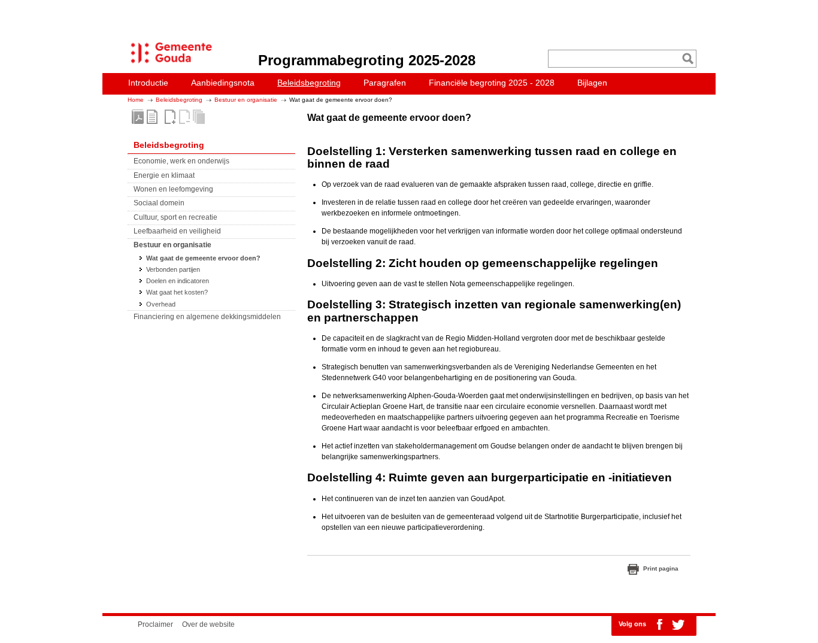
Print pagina (660, 568)
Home (136, 99)
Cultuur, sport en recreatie (175, 217)
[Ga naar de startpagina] (168, 63)
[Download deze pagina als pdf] (152, 117)
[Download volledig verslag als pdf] (138, 117)
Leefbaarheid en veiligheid (177, 231)
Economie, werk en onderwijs (181, 161)
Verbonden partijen (173, 269)
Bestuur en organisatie (245, 99)
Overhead (160, 304)
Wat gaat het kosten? (177, 292)
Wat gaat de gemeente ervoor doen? (203, 258)
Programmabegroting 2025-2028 (366, 60)
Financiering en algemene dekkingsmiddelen (207, 317)
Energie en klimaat (164, 175)
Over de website (208, 624)
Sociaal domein (159, 203)
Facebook (659, 624)
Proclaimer (155, 624)
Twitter (678, 624)
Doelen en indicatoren (177, 280)
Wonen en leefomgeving (173, 189)
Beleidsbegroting (179, 99)
